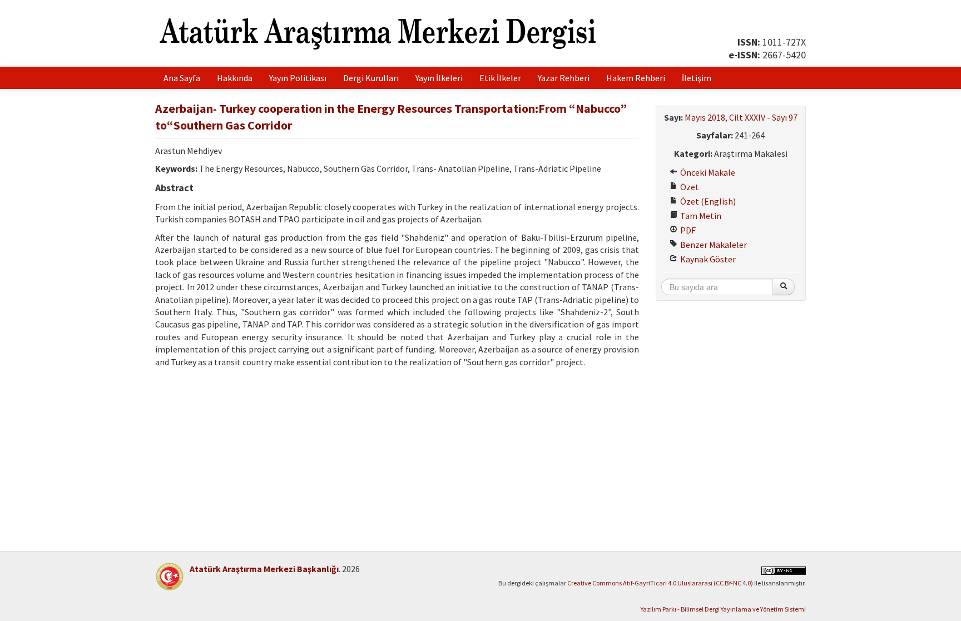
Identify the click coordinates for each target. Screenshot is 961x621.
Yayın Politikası (297, 77)
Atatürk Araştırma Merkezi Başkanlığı (264, 568)
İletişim (696, 77)
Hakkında (234, 77)
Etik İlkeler (500, 77)
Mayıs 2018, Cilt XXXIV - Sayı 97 (741, 117)
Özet (688, 186)
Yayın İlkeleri (439, 77)
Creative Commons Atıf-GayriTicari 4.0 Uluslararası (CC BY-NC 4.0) (660, 583)
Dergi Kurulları (371, 77)
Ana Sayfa (182, 77)
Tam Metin (699, 215)
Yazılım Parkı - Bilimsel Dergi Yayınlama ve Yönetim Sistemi (723, 609)
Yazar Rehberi (564, 77)
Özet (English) (707, 201)
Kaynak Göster (707, 259)
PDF (687, 230)
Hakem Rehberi (635, 77)
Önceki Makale (706, 172)
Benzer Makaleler (712, 244)
